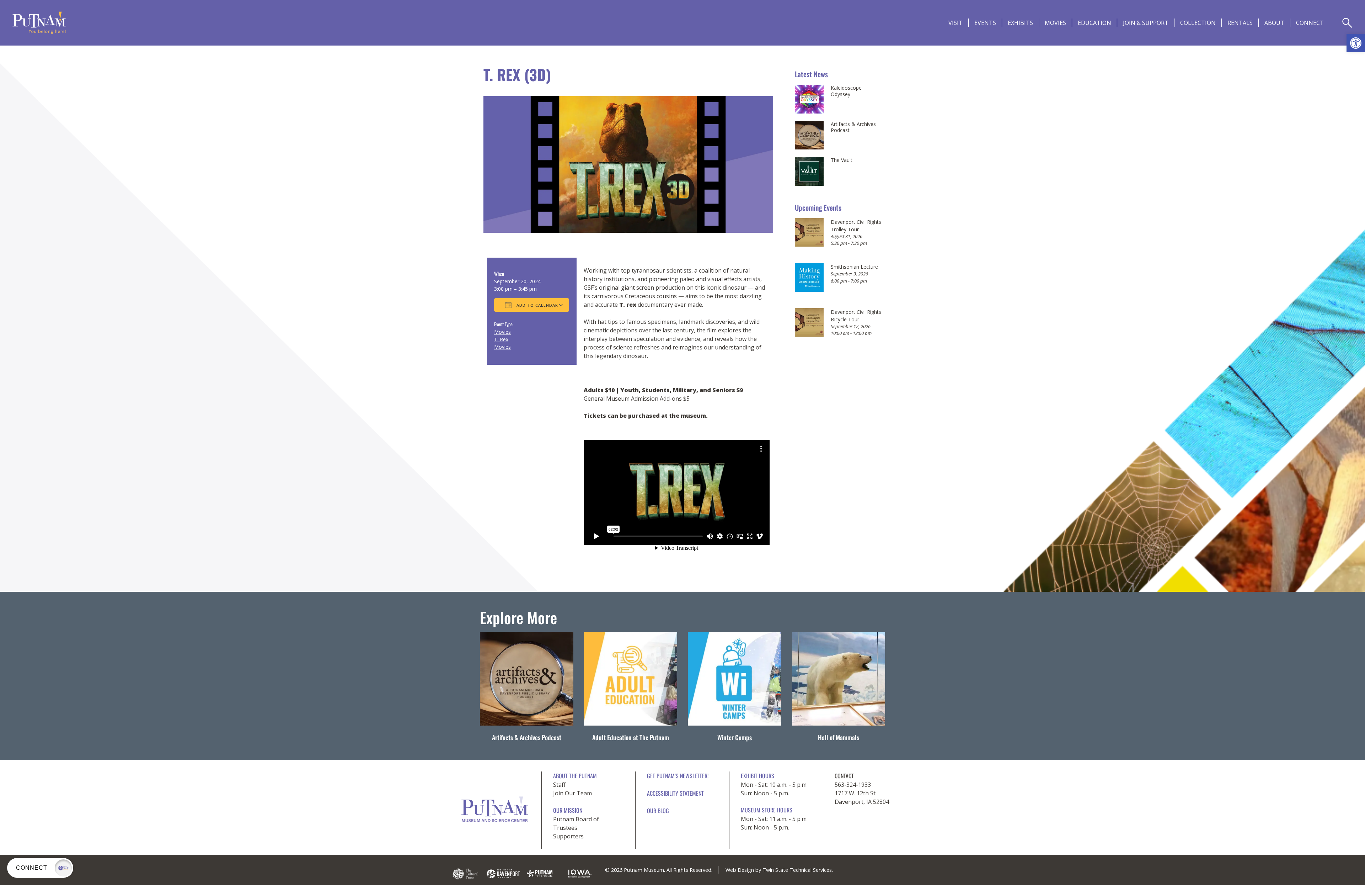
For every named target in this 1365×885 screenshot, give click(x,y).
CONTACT (844, 775)
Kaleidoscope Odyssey (846, 91)
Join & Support (1145, 23)
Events (985, 23)
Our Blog (658, 810)
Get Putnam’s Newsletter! (677, 775)
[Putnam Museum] (39, 23)
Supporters (568, 836)
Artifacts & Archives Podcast (853, 127)
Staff (559, 785)
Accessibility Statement (675, 793)
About (1274, 23)
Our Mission (567, 810)
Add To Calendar (536, 305)
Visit (955, 23)
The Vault (841, 160)
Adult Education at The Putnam (630, 737)
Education (1094, 23)
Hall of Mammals (838, 737)
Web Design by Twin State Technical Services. (779, 869)
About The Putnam (575, 775)
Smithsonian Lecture (854, 266)
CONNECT (1310, 23)
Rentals (1240, 23)
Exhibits (1020, 23)
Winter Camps (734, 737)
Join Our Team (572, 793)
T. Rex (501, 339)
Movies (1055, 23)
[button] (1356, 43)
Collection (1198, 23)
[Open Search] (1347, 23)
